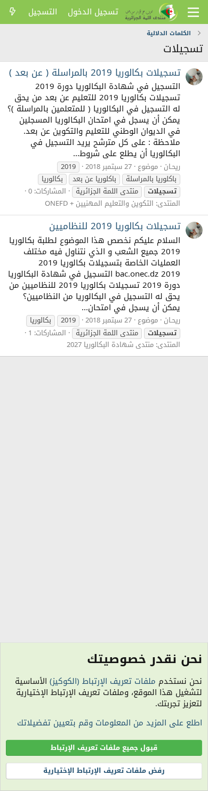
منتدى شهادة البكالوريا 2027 (110, 344)
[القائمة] (193, 12)
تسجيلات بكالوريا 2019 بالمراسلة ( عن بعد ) (94, 72)
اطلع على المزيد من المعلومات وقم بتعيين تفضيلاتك (109, 722)
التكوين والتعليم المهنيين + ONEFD (99, 203)
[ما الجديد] (12, 12)
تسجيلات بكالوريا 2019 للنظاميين (114, 226)
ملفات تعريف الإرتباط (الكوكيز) (103, 681)
